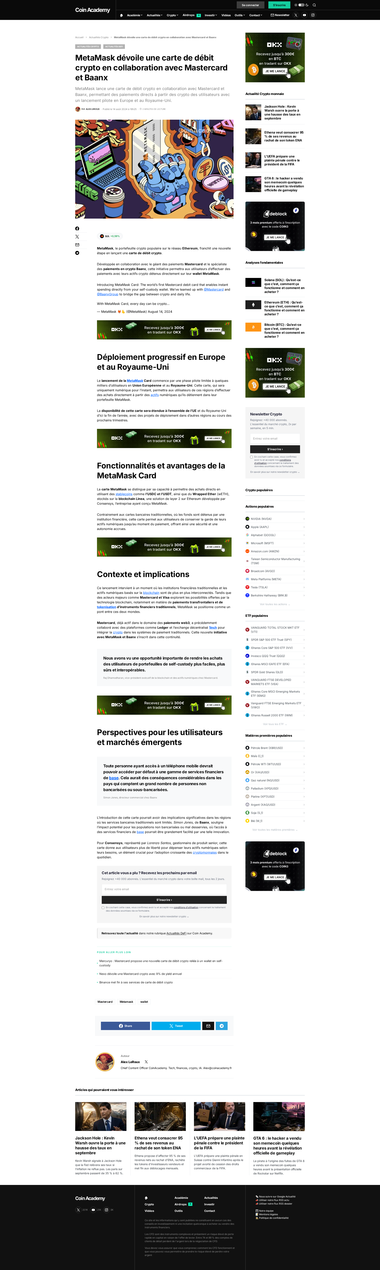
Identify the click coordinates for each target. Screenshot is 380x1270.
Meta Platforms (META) (266, 579)
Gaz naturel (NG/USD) (265, 780)
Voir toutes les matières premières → (275, 829)
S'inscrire (279, 5)
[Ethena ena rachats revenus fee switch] (253, 136)
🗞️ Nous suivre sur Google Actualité (275, 1196)
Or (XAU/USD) (260, 772)
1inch (213, 627)
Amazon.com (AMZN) (265, 551)
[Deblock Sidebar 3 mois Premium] (275, 226)
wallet (144, 1001)
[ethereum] (253, 304)
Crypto (149, 1204)
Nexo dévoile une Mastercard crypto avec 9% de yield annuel (140, 973)
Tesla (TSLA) (259, 587)
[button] (301, 5)
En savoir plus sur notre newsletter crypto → (164, 916)
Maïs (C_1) (257, 756)
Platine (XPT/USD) (263, 796)
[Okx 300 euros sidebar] (275, 57)
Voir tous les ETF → (275, 724)
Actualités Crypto (98, 37)
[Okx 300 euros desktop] (164, 330)
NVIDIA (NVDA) (261, 518)
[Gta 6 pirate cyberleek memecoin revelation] (253, 184)
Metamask (126, 1001)
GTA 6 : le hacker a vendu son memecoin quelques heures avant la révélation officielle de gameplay (284, 184)
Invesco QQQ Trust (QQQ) (268, 656)
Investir (209, 1204)
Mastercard (105, 1001)
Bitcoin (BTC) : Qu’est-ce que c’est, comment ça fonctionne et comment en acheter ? (284, 330)
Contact (209, 1210)
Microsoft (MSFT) (262, 543)
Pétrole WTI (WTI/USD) (266, 764)
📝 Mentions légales (267, 1214)
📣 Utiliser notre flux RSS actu (272, 1200)
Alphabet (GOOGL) (263, 535)
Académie (181, 1197)
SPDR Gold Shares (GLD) (267, 672)
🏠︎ (146, 1197)
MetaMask (135, 381)
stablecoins (124, 494)
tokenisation (106, 607)
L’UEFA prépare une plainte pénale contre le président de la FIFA (282, 160)
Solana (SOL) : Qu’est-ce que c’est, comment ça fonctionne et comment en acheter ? (284, 286)
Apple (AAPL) (260, 527)
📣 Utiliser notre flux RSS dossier (274, 1203)
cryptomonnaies (205, 852)
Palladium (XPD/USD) (264, 788)
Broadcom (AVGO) (263, 571)
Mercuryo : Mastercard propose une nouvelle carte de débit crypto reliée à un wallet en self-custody (161, 963)
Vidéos (149, 1210)
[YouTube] (304, 15)
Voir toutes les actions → (275, 604)
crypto (118, 632)
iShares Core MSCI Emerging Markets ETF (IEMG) (275, 693)
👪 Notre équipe (265, 1210)
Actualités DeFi (114, 46)
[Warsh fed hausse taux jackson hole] (253, 112)
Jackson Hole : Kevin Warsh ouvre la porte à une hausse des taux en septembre (282, 112)
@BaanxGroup (107, 294)
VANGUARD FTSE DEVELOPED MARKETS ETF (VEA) (271, 682)
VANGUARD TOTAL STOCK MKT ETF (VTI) (275, 629)
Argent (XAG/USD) (263, 804)
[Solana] (253, 282)
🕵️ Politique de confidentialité (272, 1217)
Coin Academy (92, 10)
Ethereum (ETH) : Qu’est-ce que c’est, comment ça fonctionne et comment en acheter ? (284, 308)
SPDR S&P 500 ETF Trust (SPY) (271, 639)
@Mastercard (214, 289)
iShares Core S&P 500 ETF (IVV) (272, 647)
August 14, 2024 (160, 312)
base (113, 777)
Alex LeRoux (130, 1062)
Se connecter (250, 5)
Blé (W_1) (256, 821)
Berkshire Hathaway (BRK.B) (269, 595)
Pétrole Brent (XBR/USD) (267, 748)
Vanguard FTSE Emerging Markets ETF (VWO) (276, 705)
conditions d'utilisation (186, 907)
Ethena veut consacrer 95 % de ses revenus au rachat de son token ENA (284, 136)
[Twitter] (296, 15)
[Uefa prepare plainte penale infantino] (253, 160)
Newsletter (282, 15)
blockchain (151, 593)
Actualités (211, 1197)
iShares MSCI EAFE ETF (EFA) (270, 664)
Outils (179, 1210)
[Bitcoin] (253, 327)
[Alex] (105, 1062)
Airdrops (183, 1204)
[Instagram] (313, 15)
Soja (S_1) (257, 812)
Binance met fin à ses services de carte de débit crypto (136, 982)
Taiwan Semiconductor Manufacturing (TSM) (275, 561)
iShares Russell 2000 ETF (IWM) (272, 715)
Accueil (79, 37)
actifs (155, 395)
